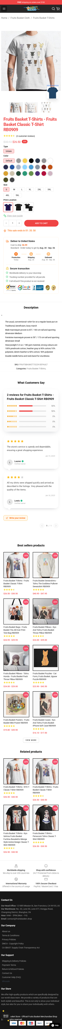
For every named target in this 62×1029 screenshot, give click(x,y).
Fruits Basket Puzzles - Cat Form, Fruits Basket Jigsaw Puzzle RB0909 (45, 676)
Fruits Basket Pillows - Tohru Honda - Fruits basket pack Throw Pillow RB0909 (16, 676)
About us (6, 931)
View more (31, 740)
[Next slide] (56, 61)
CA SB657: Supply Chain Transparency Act (21, 947)
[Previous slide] (6, 61)
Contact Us (7, 973)
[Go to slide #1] (16, 107)
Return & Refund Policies (13, 969)
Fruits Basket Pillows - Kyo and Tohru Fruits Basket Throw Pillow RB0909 (44, 630)
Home (4, 18)
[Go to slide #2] (31, 107)
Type (5, 146)
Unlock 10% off (5, 1016)
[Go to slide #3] (46, 107)
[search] (53, 8)
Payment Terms (9, 965)
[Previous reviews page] (42, 525)
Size (5, 185)
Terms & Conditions (10, 935)
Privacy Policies (9, 939)
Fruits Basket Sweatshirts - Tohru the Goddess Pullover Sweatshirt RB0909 (45, 583)
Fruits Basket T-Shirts (44, 18)
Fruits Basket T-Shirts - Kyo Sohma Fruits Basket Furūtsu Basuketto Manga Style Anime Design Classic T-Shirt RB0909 (16, 839)
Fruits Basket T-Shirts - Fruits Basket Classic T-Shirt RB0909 (16, 583)
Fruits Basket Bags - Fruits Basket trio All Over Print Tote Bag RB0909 (15, 630)
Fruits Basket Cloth (20, 18)
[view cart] (58, 8)
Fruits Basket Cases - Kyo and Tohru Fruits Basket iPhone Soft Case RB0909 (44, 723)
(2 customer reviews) (25, 136)
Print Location (9, 200)
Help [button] (57, 1025)
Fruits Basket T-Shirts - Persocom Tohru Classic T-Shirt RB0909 (44, 836)
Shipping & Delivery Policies (14, 961)
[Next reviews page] (56, 525)
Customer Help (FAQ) (11, 977)
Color (5, 156)
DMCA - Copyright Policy (13, 943)
